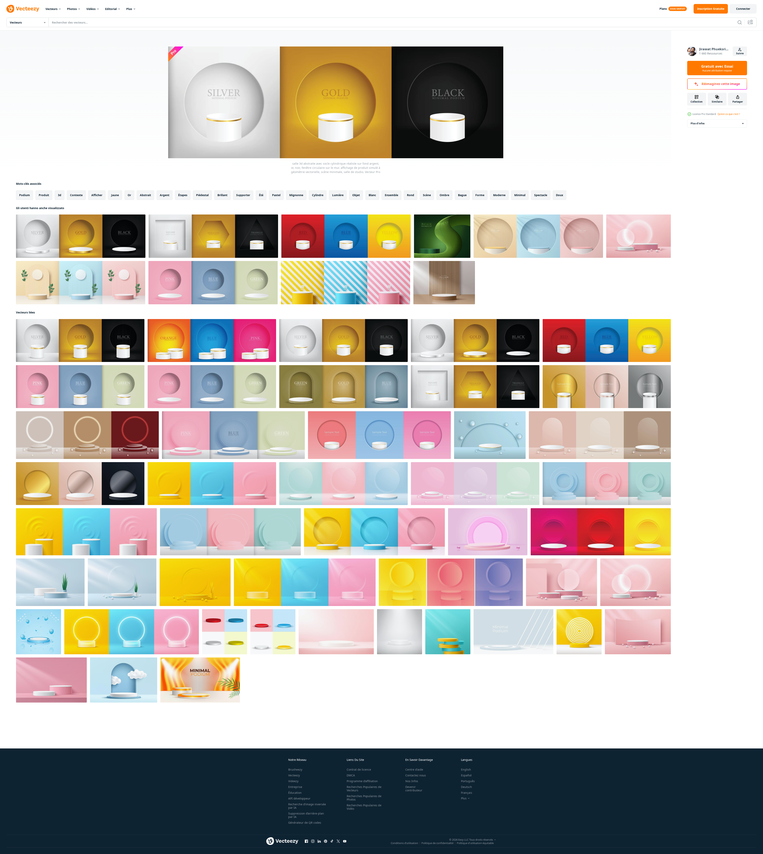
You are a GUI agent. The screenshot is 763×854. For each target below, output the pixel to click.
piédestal (202, 195)
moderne (499, 195)
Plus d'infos (698, 123)
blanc (372, 195)
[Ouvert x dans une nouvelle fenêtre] (338, 841)
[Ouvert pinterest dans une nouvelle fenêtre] (325, 841)
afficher (96, 195)
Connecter (743, 9)
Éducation (295, 793)
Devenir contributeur (413, 788)
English (466, 769)
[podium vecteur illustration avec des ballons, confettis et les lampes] (38, 631)
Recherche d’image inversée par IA (307, 806)
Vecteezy (294, 775)
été (261, 195)
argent (164, 195)
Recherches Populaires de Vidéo (364, 807)
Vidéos (91, 9)
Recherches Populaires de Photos (364, 797)
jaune (115, 195)
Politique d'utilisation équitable (475, 843)
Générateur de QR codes (304, 822)
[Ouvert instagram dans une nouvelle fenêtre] (312, 841)
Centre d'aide (414, 769)
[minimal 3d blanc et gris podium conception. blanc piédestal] (513, 631)
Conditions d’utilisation (404, 843)
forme (479, 195)
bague (462, 195)
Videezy (293, 781)
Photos (72, 9)
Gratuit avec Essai (717, 68)
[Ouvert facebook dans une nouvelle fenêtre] (306, 841)
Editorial (111, 9)
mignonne (296, 195)
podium (24, 195)
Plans (663, 9)
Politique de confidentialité (437, 843)
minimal (519, 195)
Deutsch (466, 787)
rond (410, 195)
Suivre (740, 53)
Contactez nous (415, 775)
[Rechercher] (739, 22)
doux (559, 195)
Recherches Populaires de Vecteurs (364, 788)
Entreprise (295, 787)
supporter (243, 195)
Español (466, 775)
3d (59, 195)
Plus (129, 9)
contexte (76, 195)
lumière (337, 195)
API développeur (299, 798)
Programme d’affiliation (362, 781)
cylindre (317, 195)
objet (356, 195)
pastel (276, 195)
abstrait (145, 195)
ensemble (391, 195)
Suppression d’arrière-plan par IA (306, 815)
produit (44, 195)
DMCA (351, 775)
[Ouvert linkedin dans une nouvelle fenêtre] (319, 841)
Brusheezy (295, 769)
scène (427, 195)
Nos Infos (411, 781)
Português (468, 781)
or (129, 195)
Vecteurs (51, 9)
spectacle (540, 195)
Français (466, 793)
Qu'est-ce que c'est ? (729, 114)
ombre (444, 195)
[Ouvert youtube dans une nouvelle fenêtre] (344, 841)
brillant (222, 195)
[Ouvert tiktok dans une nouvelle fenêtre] (332, 841)
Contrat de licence (359, 769)
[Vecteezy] (22, 9)
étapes (182, 195)
